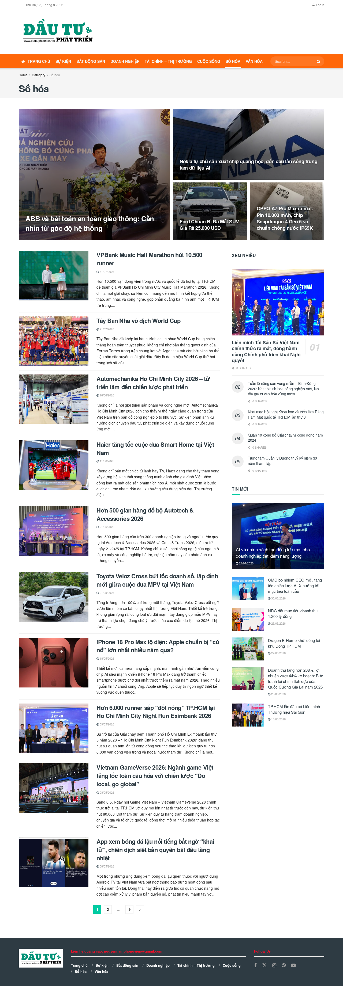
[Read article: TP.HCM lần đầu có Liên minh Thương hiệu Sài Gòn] (248, 715)
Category (38, 74)
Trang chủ (39, 61)
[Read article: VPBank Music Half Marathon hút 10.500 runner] (53, 275)
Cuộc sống (208, 61)
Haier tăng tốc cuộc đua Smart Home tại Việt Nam (155, 448)
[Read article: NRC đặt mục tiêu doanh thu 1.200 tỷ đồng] (248, 619)
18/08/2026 (35, 238)
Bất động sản (90, 61)
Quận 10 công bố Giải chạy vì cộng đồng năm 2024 (285, 437)
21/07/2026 (106, 329)
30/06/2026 (278, 598)
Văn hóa (254, 61)
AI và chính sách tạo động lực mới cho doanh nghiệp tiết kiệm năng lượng (273, 552)
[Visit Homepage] (57, 32)
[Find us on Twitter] (264, 965)
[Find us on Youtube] (293, 965)
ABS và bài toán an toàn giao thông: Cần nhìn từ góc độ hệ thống (89, 223)
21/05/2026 (106, 527)
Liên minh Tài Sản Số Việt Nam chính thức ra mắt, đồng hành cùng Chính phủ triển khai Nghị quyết (266, 351)
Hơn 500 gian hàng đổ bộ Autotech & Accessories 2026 (145, 514)
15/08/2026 (189, 178)
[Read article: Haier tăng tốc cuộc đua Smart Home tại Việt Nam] (53, 465)
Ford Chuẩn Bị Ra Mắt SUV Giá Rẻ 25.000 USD (209, 224)
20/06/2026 (278, 694)
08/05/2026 (106, 792)
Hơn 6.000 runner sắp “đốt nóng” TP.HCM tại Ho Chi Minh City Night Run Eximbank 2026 (155, 711)
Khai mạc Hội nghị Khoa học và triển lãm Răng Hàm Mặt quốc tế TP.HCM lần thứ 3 (286, 414)
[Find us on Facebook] (255, 965)
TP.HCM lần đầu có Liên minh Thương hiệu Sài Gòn (294, 709)
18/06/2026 (106, 395)
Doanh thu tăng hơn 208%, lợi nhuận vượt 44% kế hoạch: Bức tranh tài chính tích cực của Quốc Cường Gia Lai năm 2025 (295, 678)
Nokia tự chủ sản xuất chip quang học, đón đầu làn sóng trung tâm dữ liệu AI (248, 164)
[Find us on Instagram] (274, 965)
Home (23, 74)
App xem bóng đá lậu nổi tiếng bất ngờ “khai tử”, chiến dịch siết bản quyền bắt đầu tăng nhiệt (155, 849)
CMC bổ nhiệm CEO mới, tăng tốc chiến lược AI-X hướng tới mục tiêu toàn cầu (295, 585)
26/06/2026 (278, 623)
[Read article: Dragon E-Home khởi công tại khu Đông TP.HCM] (248, 648)
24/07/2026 (245, 563)
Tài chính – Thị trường (168, 61)
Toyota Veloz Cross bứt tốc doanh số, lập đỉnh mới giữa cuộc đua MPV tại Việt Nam (157, 580)
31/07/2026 (106, 271)
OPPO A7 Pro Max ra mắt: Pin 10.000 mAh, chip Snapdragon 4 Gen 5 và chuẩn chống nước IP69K (285, 218)
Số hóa (233, 61)
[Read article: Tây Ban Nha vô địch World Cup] (53, 341)
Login (319, 4)
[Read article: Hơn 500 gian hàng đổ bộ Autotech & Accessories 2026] (53, 531)
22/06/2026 (278, 653)
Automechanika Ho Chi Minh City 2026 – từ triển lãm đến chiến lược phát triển (153, 382)
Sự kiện (63, 61)
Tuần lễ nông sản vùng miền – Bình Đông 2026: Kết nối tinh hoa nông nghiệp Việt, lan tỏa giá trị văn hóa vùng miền (283, 388)
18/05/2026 (106, 658)
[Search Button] (319, 61)
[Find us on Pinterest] (284, 965)
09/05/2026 (106, 724)
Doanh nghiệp (124, 61)
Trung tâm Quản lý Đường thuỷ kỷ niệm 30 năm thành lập (282, 460)
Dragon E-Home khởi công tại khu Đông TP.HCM (294, 643)
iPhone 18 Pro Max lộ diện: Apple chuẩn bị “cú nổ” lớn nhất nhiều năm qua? (157, 645)
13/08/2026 (189, 238)
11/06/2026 (106, 461)
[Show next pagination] (140, 909)
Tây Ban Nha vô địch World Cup (138, 320)
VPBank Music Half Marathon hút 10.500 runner (149, 258)
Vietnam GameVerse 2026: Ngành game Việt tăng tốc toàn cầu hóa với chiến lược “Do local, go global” (154, 775)
